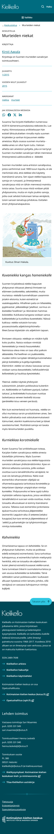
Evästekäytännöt (11, 805)
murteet (15, 99)
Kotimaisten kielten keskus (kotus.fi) (28, 694)
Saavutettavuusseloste (14, 809)
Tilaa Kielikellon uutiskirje (20, 782)
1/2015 (5, 74)
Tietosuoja (7, 801)
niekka (5, 99)
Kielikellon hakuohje (17, 669)
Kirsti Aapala (11, 51)
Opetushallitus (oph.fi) (20, 700)
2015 (4, 85)
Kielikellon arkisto (16, 663)
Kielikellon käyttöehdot (19, 676)
